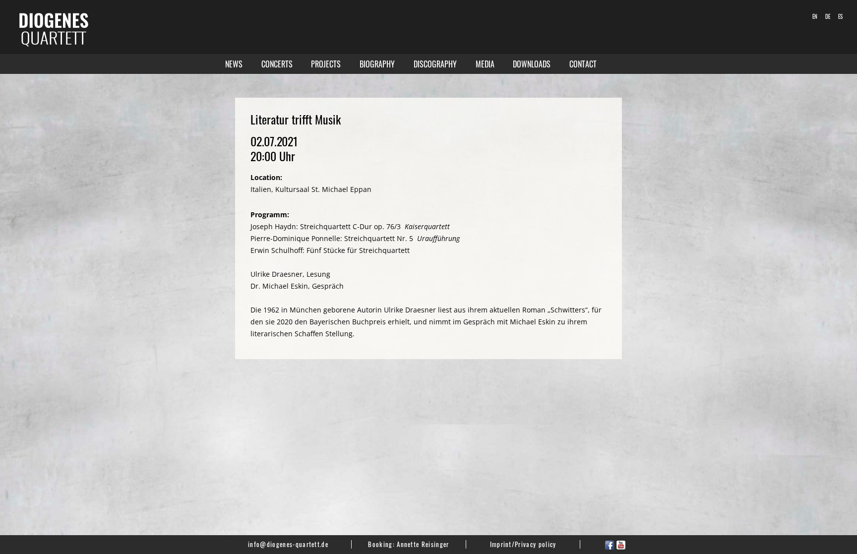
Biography (377, 64)
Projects (326, 64)
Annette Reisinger (423, 544)
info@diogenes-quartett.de (288, 544)
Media (485, 64)
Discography (435, 64)
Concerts (277, 64)
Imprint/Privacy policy (523, 544)
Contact (583, 64)
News (234, 64)
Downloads (532, 64)
